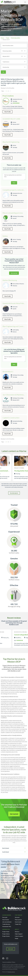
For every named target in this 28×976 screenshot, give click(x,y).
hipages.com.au (11, 971)
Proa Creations (8, 96)
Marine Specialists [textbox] (7, 51)
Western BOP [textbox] (6, 56)
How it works (5, 919)
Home (2, 38)
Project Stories (6, 936)
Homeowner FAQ (6, 926)
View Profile (7, 111)
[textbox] (12, 61)
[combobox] (14, 51)
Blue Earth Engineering (11, 142)
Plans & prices (18, 919)
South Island (5, 852)
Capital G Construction (11, 418)
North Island (5, 848)
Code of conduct (19, 936)
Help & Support (18, 934)
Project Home (5, 931)
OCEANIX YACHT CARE (11, 119)
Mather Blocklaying (10, 280)
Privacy (13, 962)
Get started (14, 273)
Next (14, 182)
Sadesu (5, 236)
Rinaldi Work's (8, 372)
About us (17, 931)
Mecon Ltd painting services (13, 213)
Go (3, 72)
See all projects (14, 493)
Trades (7, 38)
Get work (17, 917)
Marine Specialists (15, 38)
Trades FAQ (18, 924)
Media (16, 938)
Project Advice (6, 934)
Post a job (4, 917)
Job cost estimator (7, 922)
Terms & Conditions (6, 962)
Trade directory (6, 924)
